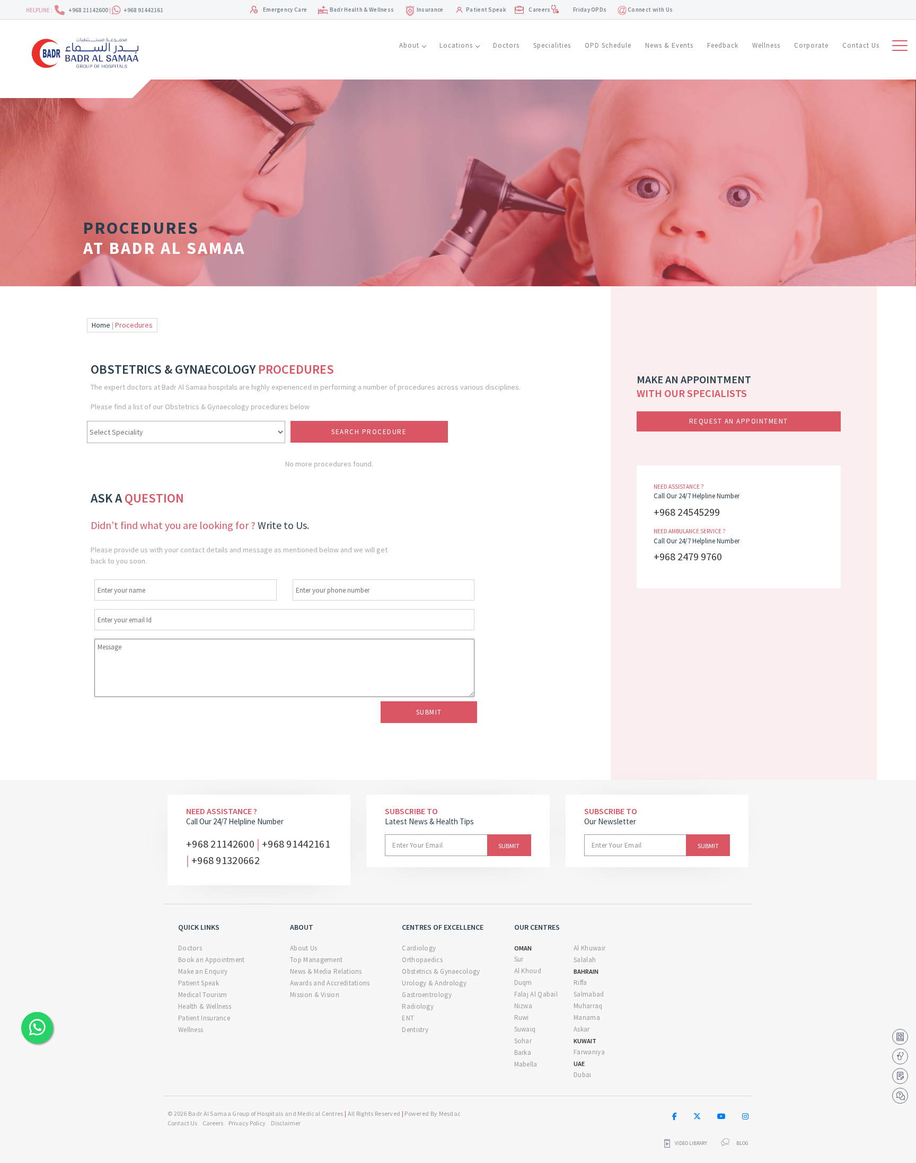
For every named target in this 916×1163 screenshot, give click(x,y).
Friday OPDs (589, 9)
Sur (519, 959)
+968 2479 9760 (688, 556)
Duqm (523, 982)
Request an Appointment (738, 421)
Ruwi (521, 1017)
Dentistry (415, 1029)
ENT (408, 1018)
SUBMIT (429, 712)
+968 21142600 (88, 10)
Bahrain (586, 971)
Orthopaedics (422, 959)
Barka (523, 1052)
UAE (579, 1064)
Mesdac (450, 1113)
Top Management (316, 959)
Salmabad (589, 994)
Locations (456, 45)
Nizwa (523, 1005)
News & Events (669, 45)
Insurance (430, 9)
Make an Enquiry (203, 971)
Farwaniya (589, 1051)
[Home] (89, 51)
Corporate (811, 45)
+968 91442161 (143, 10)
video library (691, 1143)
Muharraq (588, 1005)
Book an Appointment (211, 959)
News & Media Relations (326, 971)
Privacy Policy (247, 1123)
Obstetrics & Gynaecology (441, 971)
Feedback (722, 45)
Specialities (552, 45)
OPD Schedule (608, 45)
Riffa (580, 982)
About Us (303, 948)
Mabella (526, 1064)
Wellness (766, 45)
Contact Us (860, 45)
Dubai (583, 1074)
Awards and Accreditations (330, 983)
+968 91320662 (225, 860)
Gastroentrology (427, 994)
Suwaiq (525, 1029)
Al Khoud (527, 970)
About (409, 45)
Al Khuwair (589, 948)
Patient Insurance (204, 1018)
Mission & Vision (314, 994)
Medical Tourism (202, 994)
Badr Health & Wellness (362, 9)
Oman (523, 948)
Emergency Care (285, 9)
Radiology (418, 1006)
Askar (582, 1029)
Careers (539, 9)
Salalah (585, 959)
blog (742, 1143)
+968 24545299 (687, 511)
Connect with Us (650, 9)
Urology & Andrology (434, 983)
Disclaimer (286, 1123)
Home (101, 325)
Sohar (523, 1040)
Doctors (506, 45)
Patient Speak (486, 9)
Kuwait (585, 1041)
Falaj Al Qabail (536, 994)
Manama (587, 1017)
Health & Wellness (204, 1006)
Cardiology (419, 948)
